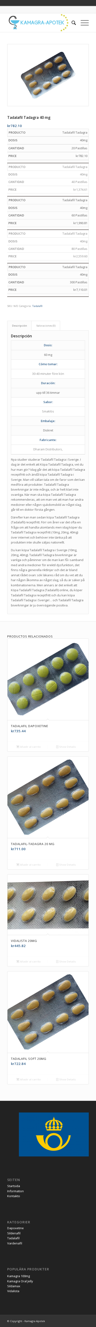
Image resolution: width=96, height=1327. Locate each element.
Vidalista (13, 1291)
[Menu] (82, 22)
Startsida (13, 1186)
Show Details (67, 746)
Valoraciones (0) (45, 325)
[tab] (19, 325)
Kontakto (13, 1196)
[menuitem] (71, 22)
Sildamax (13, 1286)
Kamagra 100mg (18, 1276)
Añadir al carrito (30, 746)
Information (15, 1191)
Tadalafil (37, 306)
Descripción (19, 325)
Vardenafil (14, 1243)
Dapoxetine (15, 1228)
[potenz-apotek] (39, 22)
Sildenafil (14, 1233)
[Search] (71, 22)
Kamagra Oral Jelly (20, 1281)
